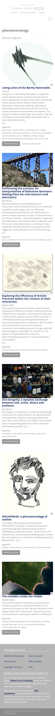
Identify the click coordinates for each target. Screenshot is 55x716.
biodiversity (6, 133)
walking (23, 627)
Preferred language (23, 8)
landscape (13, 624)
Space (38, 433)
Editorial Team (35, 661)
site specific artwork (9, 436)
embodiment (37, 133)
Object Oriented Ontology (11, 138)
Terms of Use (10, 661)
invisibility (45, 621)
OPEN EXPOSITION (11, 143)
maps (20, 624)
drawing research (15, 547)
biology (41, 136)
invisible (5, 624)
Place (49, 239)
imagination (47, 133)
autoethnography (8, 136)
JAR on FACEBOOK (28, 13)
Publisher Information (14, 656)
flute (3, 239)
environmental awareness (21, 133)
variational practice (44, 547)
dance (18, 136)
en (52, 85)
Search (42, 13)
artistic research (19, 130)
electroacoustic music (25, 239)
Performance (11, 239)
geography (22, 621)
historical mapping (34, 621)
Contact (14, 13)
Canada (5, 621)
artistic (17, 350)
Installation (26, 136)
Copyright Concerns (13, 667)
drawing (34, 136)
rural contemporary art (10, 627)
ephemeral (13, 621)
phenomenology (27, 138)
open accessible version (31, 143)
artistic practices (27, 350)
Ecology (42, 130)
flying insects (7, 130)
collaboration (17, 433)
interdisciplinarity (32, 130)
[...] (3, 122)
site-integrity (6, 433)
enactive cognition (41, 350)
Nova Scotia (27, 624)
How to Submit (35, 656)
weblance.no (10, 713)
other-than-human (41, 138)
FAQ (31, 667)
